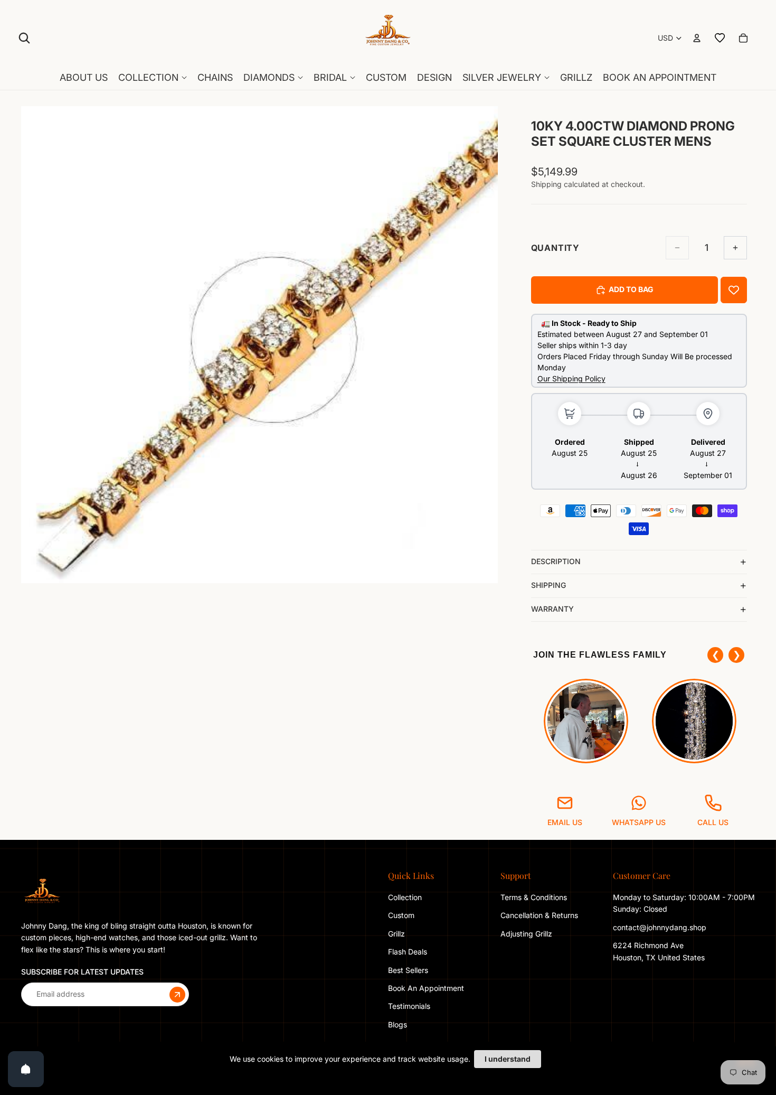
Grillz (396, 933)
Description (556, 561)
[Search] (24, 38)
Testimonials (409, 1006)
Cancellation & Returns (539, 915)
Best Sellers (408, 969)
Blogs (397, 1024)
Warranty (552, 608)
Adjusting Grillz (527, 933)
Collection (405, 897)
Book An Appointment (426, 988)
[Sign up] (177, 994)
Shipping (548, 585)
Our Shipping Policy (571, 378)
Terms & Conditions (533, 897)
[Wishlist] (720, 38)
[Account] (696, 38)
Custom (401, 915)
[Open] (26, 1069)
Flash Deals (407, 951)
